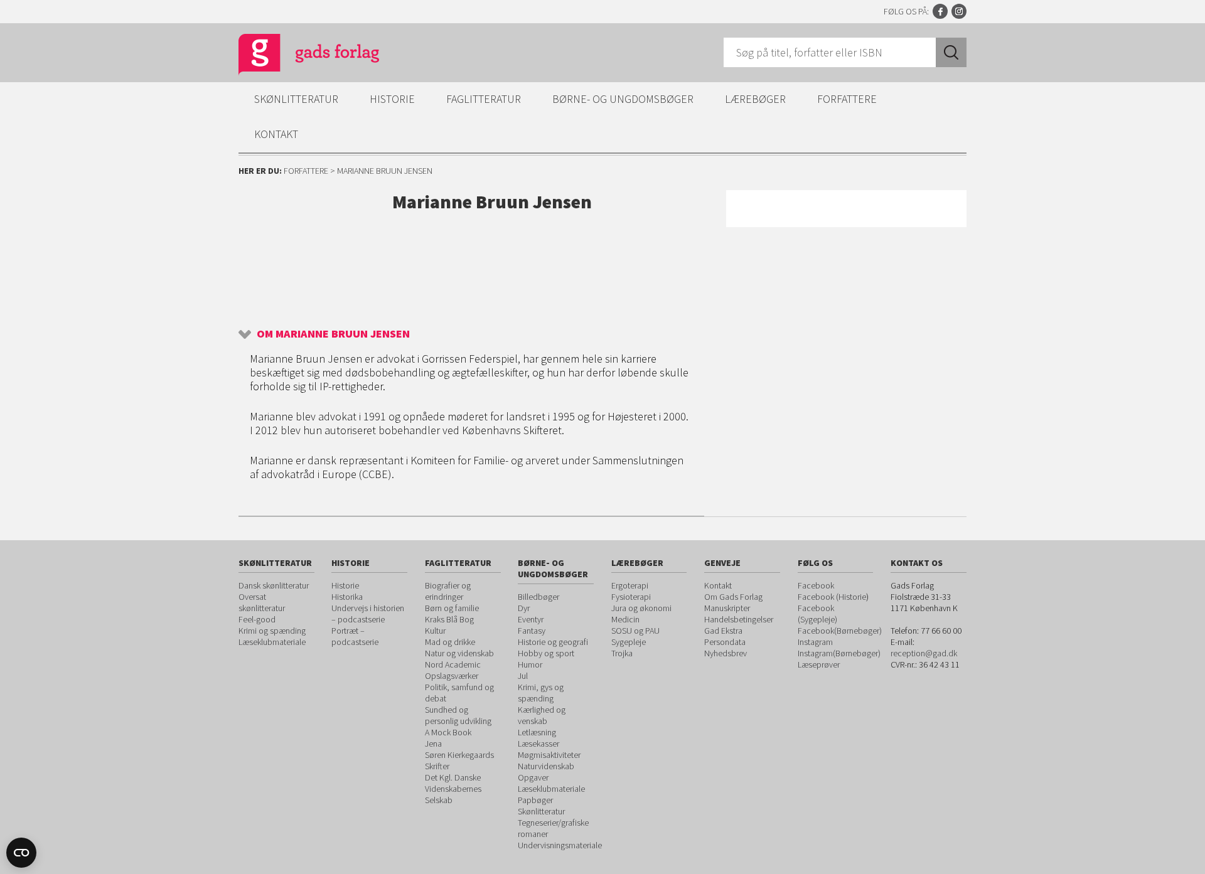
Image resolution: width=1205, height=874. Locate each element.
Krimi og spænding (272, 630)
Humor (530, 664)
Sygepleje (628, 642)
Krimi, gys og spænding (541, 692)
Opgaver (533, 777)
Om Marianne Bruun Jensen (333, 333)
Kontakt (276, 134)
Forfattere (847, 99)
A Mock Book (448, 732)
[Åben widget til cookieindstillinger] (21, 853)
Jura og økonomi (641, 608)
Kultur (435, 630)
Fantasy (531, 630)
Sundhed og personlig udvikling (458, 715)
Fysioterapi (631, 596)
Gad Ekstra (723, 630)
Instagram (959, 11)
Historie (392, 99)
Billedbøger (538, 596)
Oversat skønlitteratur (261, 602)
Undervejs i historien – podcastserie (367, 613)
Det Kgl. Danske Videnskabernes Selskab (453, 789)
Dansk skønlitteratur (273, 585)
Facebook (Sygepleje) (817, 613)
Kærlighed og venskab (541, 715)
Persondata (725, 642)
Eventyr (531, 619)
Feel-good (257, 619)
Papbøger (535, 800)
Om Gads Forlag (733, 596)
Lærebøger (755, 99)
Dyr (524, 608)
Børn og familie (452, 608)
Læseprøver (819, 664)
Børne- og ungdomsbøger (623, 99)
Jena (433, 743)
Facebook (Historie (832, 596)
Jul (523, 675)
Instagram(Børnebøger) (839, 653)
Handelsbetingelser (738, 619)
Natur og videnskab (459, 653)
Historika (347, 596)
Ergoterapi (629, 585)
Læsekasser (538, 743)
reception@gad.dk (924, 653)
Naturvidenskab (546, 766)
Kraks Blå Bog (449, 619)
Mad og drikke (450, 642)
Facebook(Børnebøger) (840, 630)
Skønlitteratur (296, 99)
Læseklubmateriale (272, 642)
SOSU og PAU (635, 630)
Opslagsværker (451, 675)
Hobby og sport (546, 653)
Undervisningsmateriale (560, 845)
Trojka (622, 653)
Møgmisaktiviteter (549, 754)
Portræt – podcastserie (354, 636)
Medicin (625, 619)
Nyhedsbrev (725, 653)
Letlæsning (537, 732)
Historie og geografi (553, 642)
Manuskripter (727, 608)
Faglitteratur (483, 99)
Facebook (940, 11)
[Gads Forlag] (295, 56)
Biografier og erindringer (448, 591)
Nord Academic (453, 664)
